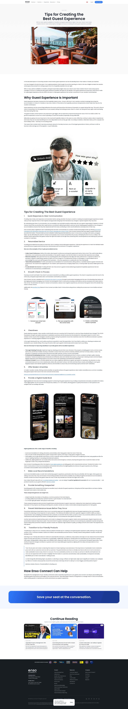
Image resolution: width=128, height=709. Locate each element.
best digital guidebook (56, 464)
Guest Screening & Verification (61, 687)
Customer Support (74, 672)
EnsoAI (55, 683)
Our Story (87, 674)
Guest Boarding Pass (58, 672)
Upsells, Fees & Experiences (60, 676)
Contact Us (72, 683)
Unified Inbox (57, 674)
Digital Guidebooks (58, 677)
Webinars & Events (74, 679)
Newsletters (72, 681)
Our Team (87, 676)
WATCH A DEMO (50, 482)
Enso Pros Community (74, 674)
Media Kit (87, 679)
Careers (87, 677)
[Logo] (27, 2)
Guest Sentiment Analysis (59, 690)
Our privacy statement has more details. (45, 704)
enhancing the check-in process (53, 279)
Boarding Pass (36, 287)
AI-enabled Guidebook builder (50, 480)
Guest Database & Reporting (60, 692)
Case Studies (73, 677)
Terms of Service (67, 698)
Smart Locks (57, 681)
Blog (71, 676)
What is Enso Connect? (90, 672)
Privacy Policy (60, 698)
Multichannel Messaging (59, 685)
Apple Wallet (57, 689)
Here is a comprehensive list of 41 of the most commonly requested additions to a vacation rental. (49, 374)
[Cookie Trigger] (99, 699)
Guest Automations (58, 679)
